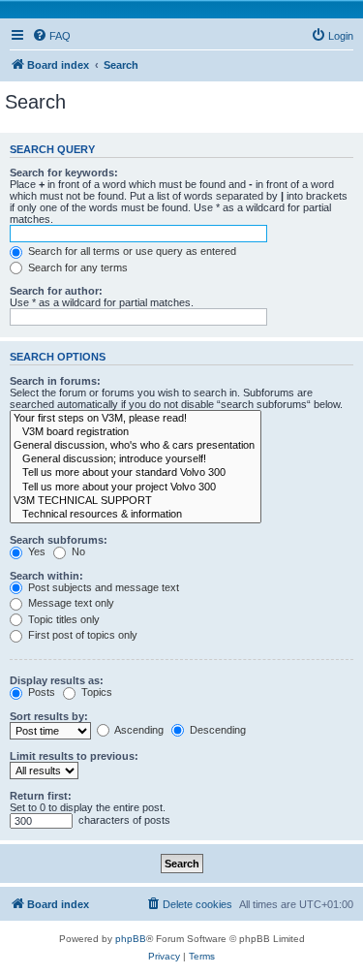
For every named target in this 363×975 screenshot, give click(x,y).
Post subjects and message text (102, 587)
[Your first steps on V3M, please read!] (135, 418)
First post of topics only (81, 635)
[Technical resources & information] (135, 514)
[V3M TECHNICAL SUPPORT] (135, 501)
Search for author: (56, 291)
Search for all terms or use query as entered (130, 251)
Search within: (46, 576)
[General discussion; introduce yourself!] (135, 459)
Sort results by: (49, 716)
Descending (216, 730)
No (77, 551)
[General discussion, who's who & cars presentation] (135, 446)
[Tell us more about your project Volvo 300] (135, 487)
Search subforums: (58, 540)
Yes (35, 551)
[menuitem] (51, 35)
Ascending (138, 730)
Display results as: (57, 680)
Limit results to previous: (74, 756)
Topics (95, 692)
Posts (40, 692)
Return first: (41, 796)
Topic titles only (62, 619)
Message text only (69, 603)
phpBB (130, 938)
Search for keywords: (64, 172)
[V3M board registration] (135, 432)
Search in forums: (55, 381)
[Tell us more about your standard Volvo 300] (135, 473)
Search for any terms (76, 267)
